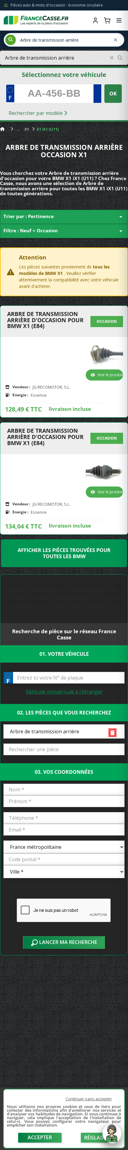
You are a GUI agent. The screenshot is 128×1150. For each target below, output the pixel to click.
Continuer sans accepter (89, 1099)
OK (113, 93)
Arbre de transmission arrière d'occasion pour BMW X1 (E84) (45, 320)
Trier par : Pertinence (64, 217)
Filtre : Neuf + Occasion (64, 231)
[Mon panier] (107, 20)
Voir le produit (110, 374)
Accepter (40, 1137)
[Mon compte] (95, 20)
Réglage (95, 1137)
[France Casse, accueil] (36, 20)
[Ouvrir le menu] (119, 20)
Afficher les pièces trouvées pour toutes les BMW (64, 553)
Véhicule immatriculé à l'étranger (64, 691)
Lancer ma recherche (67, 942)
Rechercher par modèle (36, 113)
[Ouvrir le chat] (112, 1137)
